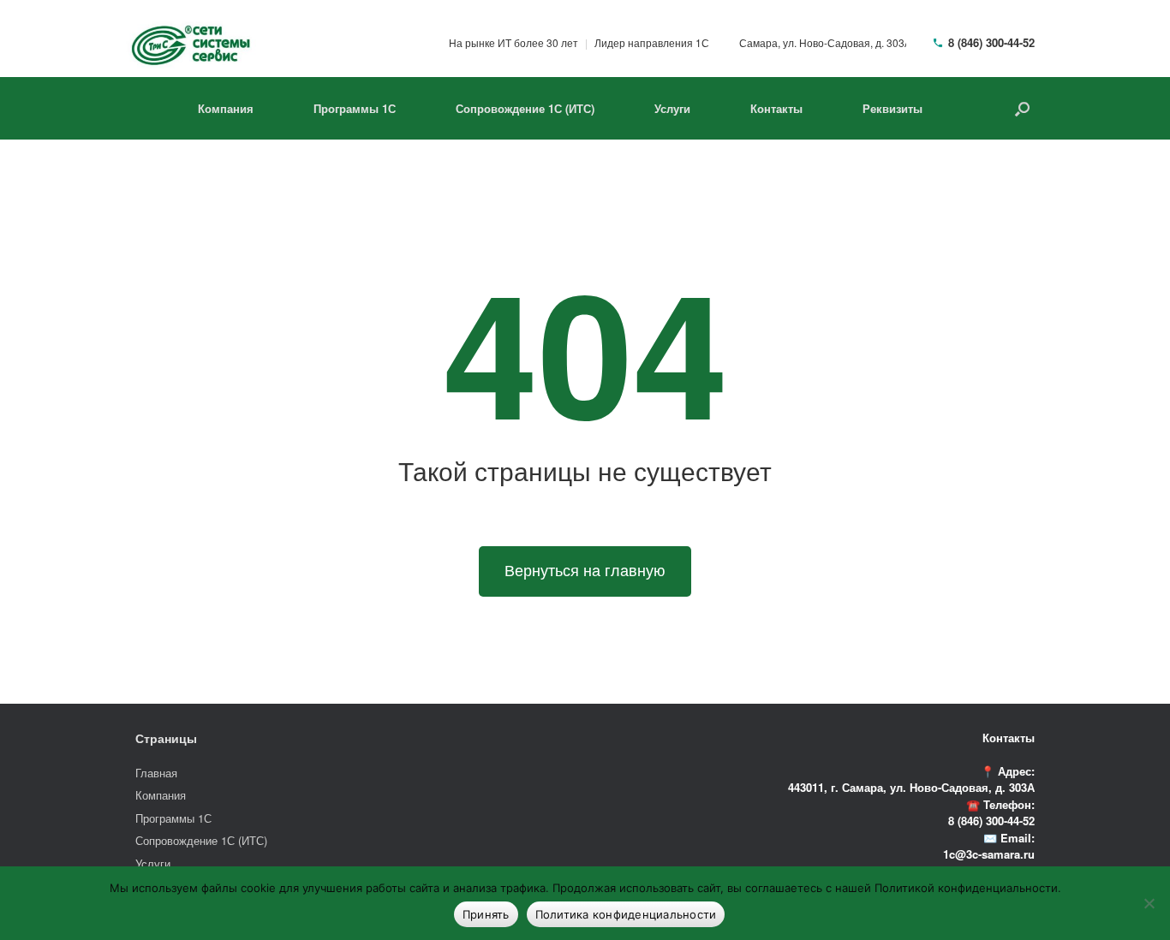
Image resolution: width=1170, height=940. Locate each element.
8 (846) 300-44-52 (991, 42)
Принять (486, 914)
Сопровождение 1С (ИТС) (525, 108)
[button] (1022, 108)
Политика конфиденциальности (626, 914)
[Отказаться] (1148, 903)
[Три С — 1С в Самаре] (191, 42)
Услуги (672, 108)
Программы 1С (354, 108)
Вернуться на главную (585, 571)
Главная (156, 772)
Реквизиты (892, 108)
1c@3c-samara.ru (989, 854)
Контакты (776, 108)
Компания (226, 108)
